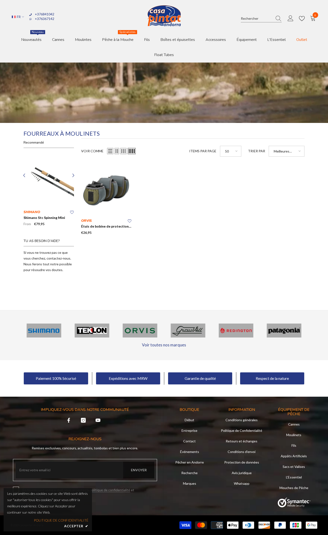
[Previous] (24, 175)
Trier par (256, 151)
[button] (110, 151)
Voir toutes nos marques (164, 344)
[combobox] (257, 18)
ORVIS (86, 220)
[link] (44, 330)
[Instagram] (83, 420)
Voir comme (92, 151)
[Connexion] (290, 18)
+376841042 (44, 14)
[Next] (73, 175)
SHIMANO (32, 212)
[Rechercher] (261, 18)
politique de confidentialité (110, 490)
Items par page (202, 151)
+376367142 (44, 19)
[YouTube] (97, 420)
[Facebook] (68, 420)
